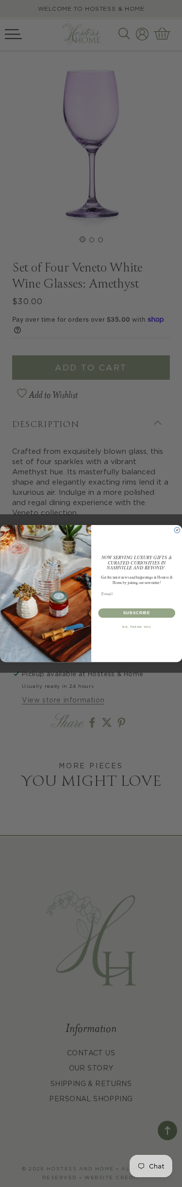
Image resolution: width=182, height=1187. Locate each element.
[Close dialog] (177, 530)
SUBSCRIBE (136, 613)
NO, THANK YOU (136, 627)
